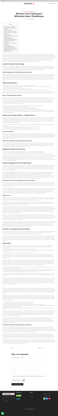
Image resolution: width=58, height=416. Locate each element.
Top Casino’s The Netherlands (9, 46)
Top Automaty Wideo (7, 34)
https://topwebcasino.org (11, 172)
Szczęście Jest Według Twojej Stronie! (10, 39)
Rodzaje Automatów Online (8, 38)
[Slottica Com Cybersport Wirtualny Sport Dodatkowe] (43, 347)
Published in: (26, 19)
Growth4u (32, 409)
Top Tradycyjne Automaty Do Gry (9, 40)
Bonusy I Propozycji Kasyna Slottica (10, 31)
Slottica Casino (6, 41)
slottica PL (17, 347)
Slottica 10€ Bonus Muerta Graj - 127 (29, 11)
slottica (14, 347)
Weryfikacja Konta (7, 45)
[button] (2, 413)
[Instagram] (3, 1)
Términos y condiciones (47, 393)
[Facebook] (2, 1)
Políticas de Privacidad (47, 395)
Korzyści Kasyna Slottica (8, 30)
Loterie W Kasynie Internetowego (9, 26)
